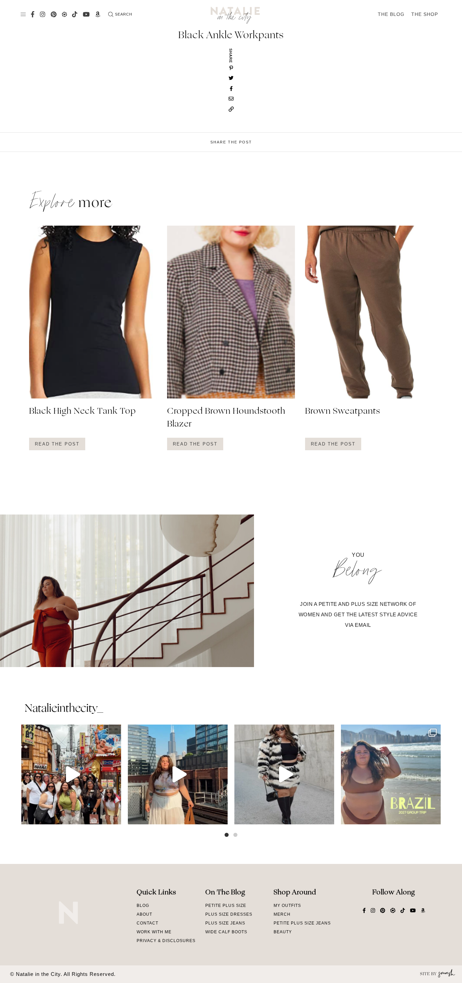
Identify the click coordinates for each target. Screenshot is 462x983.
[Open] (71, 774)
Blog (143, 905)
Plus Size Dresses (228, 914)
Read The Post (57, 444)
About (144, 914)
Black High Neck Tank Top (82, 411)
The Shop (424, 14)
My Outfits (287, 905)
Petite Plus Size (225, 905)
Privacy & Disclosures (166, 940)
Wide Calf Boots (226, 932)
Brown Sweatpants (342, 411)
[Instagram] (114, 816)
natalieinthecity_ (64, 709)
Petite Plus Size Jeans (302, 923)
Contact (147, 923)
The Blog (391, 14)
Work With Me (154, 932)
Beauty (283, 932)
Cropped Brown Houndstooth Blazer (226, 418)
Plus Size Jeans (225, 923)
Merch (282, 914)
